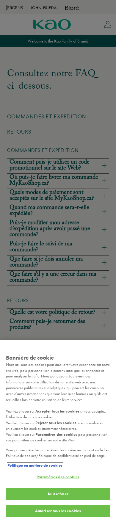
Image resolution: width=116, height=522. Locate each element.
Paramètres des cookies (58, 477)
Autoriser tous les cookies (58, 511)
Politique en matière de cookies (34, 465)
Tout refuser (58, 494)
